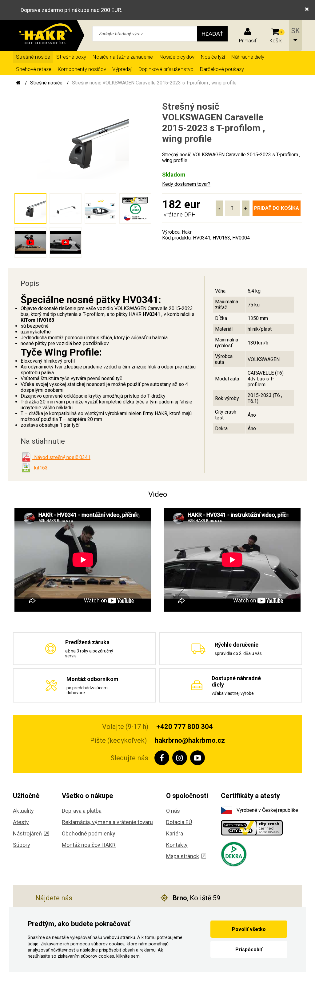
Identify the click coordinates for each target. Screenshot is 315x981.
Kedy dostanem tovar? (186, 184)
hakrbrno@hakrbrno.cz (190, 740)
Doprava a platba (82, 811)
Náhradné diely (247, 57)
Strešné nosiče (33, 57)
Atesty (21, 822)
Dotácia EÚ (179, 822)
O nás (173, 811)
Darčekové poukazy (222, 69)
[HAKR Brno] (18, 83)
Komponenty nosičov (82, 69)
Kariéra (174, 833)
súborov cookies (108, 944)
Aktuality (23, 811)
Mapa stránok (182, 856)
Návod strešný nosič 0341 (61, 457)
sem (135, 956)
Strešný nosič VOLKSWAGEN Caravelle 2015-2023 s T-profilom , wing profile (154, 83)
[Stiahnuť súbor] (26, 457)
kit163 (40, 468)
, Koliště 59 (196, 898)
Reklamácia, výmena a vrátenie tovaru (107, 822)
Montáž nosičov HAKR (89, 845)
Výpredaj (122, 69)
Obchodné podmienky (88, 833)
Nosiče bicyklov (176, 57)
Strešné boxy (71, 57)
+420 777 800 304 (184, 726)
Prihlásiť (248, 40)
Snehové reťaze (33, 69)
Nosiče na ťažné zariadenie (122, 57)
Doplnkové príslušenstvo (165, 69)
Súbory (21, 845)
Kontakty (177, 845)
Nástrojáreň (27, 833)
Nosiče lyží (213, 57)
